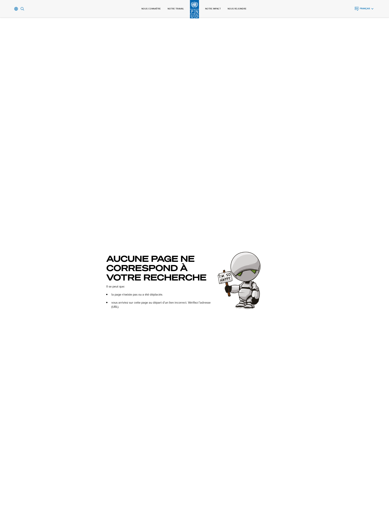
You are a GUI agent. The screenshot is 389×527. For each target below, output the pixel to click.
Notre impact (213, 8)
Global (16, 9)
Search (22, 9)
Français (365, 8)
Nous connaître (151, 8)
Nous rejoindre (237, 8)
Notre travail (176, 8)
